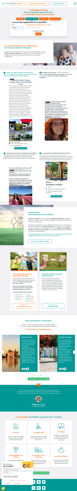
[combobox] (46, 28)
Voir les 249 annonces (21, 148)
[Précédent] (2, 352)
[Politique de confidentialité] (39, 482)
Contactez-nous (58, 3)
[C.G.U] (33, 482)
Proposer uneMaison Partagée (40, 241)
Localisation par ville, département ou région (38, 25)
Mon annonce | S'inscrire (38, 3)
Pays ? (13, 25)
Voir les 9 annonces (56, 196)
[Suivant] (74, 352)
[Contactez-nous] (43, 482)
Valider (38, 34)
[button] (20, 353)
